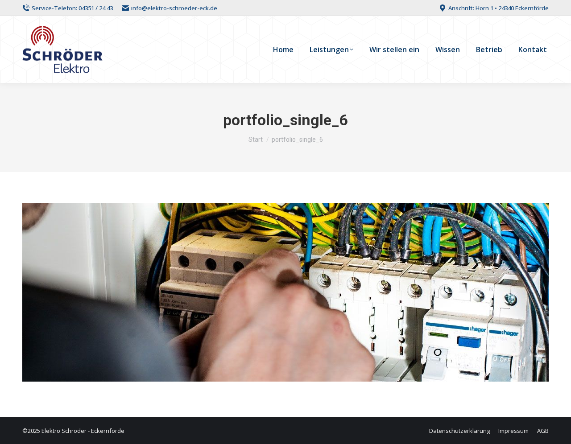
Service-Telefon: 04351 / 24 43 (72, 8)
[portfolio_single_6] (285, 292)
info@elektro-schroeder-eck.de (174, 8)
